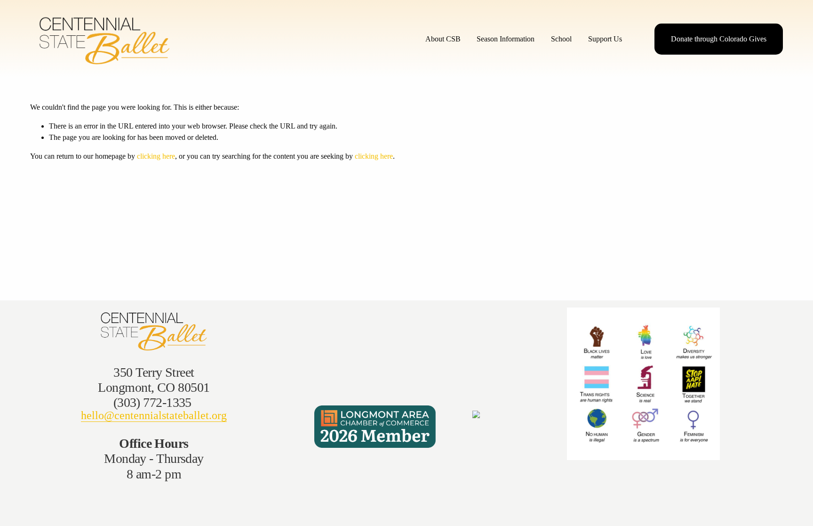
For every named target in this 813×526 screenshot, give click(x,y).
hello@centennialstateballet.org (154, 415)
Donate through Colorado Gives (718, 39)
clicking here (156, 156)
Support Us (605, 39)
